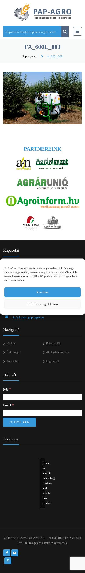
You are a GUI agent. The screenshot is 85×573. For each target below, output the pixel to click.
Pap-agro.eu (29, 56)
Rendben (42, 292)
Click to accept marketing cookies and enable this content (43, 483)
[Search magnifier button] (65, 31)
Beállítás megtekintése (42, 304)
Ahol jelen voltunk (57, 352)
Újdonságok (13, 352)
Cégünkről (52, 361)
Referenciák (53, 343)
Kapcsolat (12, 361)
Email (8, 405)
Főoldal (11, 343)
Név (7, 389)
